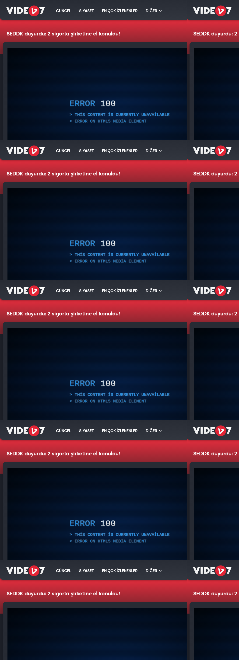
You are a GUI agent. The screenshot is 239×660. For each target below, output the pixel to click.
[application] (119, 330)
